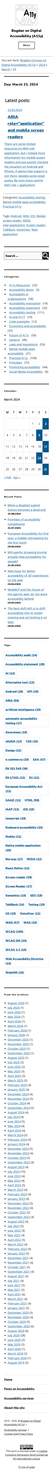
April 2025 (14, 1076)
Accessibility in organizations (18, 296)
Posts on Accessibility (19, 1389)
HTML (32, 800)
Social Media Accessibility (26, 372)
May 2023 (14, 1181)
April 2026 (14, 1021)
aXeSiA (13, 741)
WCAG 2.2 (15, 950)
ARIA (26, 216)
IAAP (12, 809)
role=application (14, 225)
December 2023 (18, 1149)
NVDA (26, 221)
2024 (42, 65)
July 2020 (14, 1335)
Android (16, 216)
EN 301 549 (16, 769)
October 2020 (17, 1322)
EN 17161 (15, 778)
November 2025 (18, 1044)
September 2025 (19, 1053)
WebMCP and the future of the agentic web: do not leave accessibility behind (27, 594)
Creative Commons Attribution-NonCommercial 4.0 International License (26, 1454)
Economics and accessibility (27, 326)
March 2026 (15, 1026)
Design (13, 750)
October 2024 (17, 1103)
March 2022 (15, 1244)
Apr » (16, 477)
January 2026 (16, 1035)
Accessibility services (19, 1398)
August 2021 (16, 1276)
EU (34, 778)
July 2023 (14, 1172)
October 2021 (17, 1267)
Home (8, 1379)
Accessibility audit (21, 655)
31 (45, 469)
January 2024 (16, 1144)
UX (10, 913)
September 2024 (19, 1108)
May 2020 (14, 1344)
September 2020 (19, 1326)
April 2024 (14, 1131)
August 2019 (16, 1363)
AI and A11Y (17, 317)
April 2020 (14, 1349)
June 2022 (14, 1231)
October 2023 (17, 1158)
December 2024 (18, 1094)
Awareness (16, 732)
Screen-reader (35, 225)
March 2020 (15, 1354)
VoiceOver (23, 230)
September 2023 (19, 1162)
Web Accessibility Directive (24, 961)
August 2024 (16, 1112)
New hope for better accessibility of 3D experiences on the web (28, 575)
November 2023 (18, 1153)
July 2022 (14, 1226)
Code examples (19, 322)
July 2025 (14, 1062)
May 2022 (14, 1235)
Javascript (15, 818)
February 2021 (17, 1303)
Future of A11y (19, 335)
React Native (17, 868)
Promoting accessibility (24, 367)
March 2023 (15, 1190)
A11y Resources (19, 285)
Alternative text (19, 682)
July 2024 (14, 1117)
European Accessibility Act (23, 789)
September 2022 (19, 1217)
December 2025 (18, 1040)
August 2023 (16, 1167)
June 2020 (14, 1340)
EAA (39, 759)
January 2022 (16, 1253)
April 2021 (14, 1294)
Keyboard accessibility (24, 827)
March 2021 (15, 1299)
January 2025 (16, 1090)
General (14, 340)
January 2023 (16, 1199)
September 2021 (19, 1272)
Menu (26, 45)
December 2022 (18, 1203)
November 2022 (18, 1208)
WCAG (14, 932)
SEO (36, 895)
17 (45, 446)
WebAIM (14, 972)
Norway (14, 859)
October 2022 (17, 1212)
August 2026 (16, 1003)
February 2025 (17, 1085)
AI (10, 673)
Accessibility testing (32, 197)
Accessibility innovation (24, 303)
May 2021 (14, 1290)
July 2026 (14, 1008)
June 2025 (14, 1067)
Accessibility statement (24, 308)
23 (39, 458)
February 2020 (17, 1358)
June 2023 (14, 1176)
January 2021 (16, 1308)
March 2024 (15, 1135)
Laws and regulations (23, 344)
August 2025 (16, 1058)
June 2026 (14, 1012)
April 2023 (14, 1185)
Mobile (13, 836)
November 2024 (18, 1099)
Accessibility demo (21, 290)
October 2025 (17, 1049)
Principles (15, 363)
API (33, 691)
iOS (32, 216)
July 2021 (14, 1281)
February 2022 (17, 1249)
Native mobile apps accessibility (24, 202)
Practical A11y (12, 206)
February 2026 (17, 1030)
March (5, 69)
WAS (30, 922)
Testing (36, 904)
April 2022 (14, 1240)
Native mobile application (23, 848)
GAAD (13, 800)
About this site (14, 1408)
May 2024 (14, 1126)
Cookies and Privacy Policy (18, 1434)
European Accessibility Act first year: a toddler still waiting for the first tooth (28, 538)
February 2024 (17, 1140)
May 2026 (14, 1017)
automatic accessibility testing (21, 721)
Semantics (15, 895)
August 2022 (16, 1222)
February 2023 (17, 1194)
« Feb (7, 477)
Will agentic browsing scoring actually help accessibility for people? (27, 556)
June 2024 (14, 1121)
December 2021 (18, 1258)
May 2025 (14, 1071)
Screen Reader (18, 886)
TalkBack (9, 230)
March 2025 (15, 1080)
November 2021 (18, 1263)
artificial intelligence (23, 710)
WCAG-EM (16, 941)
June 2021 (14, 1285)
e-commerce (17, 759)
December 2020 (18, 1313)
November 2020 (18, 1317)
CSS (32, 741)
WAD (12, 922)
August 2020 (16, 1331)
